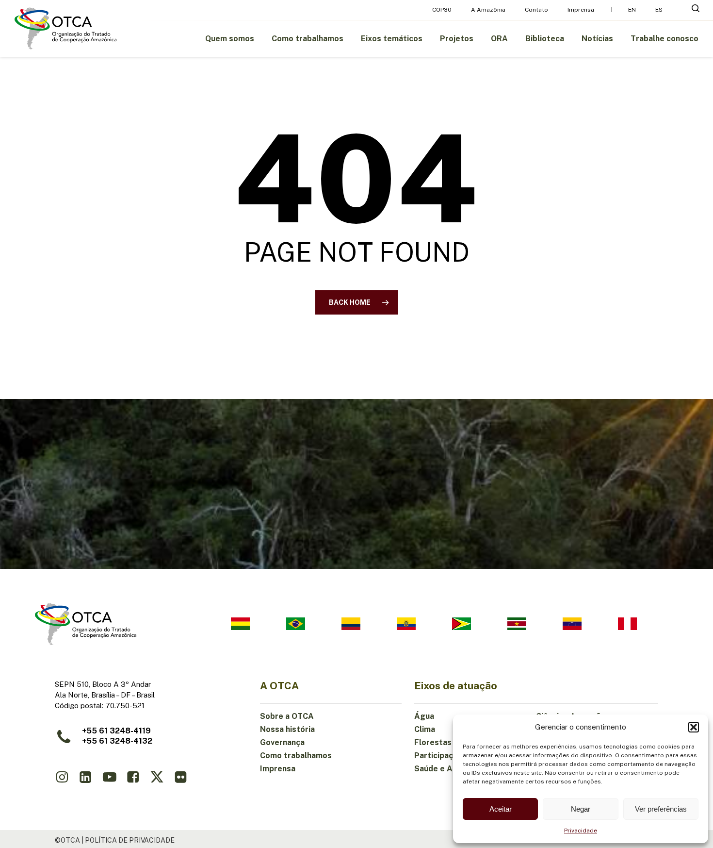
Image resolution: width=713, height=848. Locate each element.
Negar (580, 809)
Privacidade (580, 830)
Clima (424, 729)
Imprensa (277, 768)
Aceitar (500, 809)
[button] (693, 727)
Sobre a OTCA (287, 716)
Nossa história (287, 729)
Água (424, 716)
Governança (282, 742)
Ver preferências (661, 809)
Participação (438, 755)
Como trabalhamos (296, 755)
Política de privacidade (130, 840)
